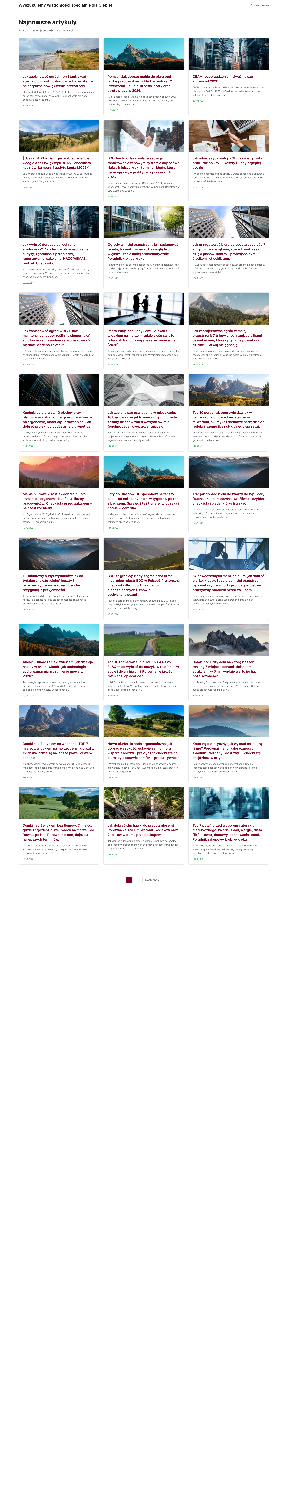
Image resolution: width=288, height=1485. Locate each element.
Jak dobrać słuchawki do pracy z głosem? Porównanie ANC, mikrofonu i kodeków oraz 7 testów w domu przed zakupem (143, 830)
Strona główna (260, 5)
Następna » (152, 880)
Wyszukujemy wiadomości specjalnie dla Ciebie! (65, 5)
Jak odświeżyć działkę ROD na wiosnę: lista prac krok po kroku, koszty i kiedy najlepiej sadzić (227, 163)
